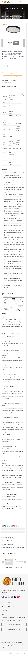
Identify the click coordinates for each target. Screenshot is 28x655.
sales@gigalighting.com (14, 629)
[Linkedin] (9, 597)
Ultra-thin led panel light (8, 547)
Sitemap (19, 645)
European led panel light (8, 540)
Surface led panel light (7, 537)
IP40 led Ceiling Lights (7, 544)
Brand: (3, 82)
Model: (4, 80)
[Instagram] (12, 597)
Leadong (14, 645)
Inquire (11, 73)
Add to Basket (12, 77)
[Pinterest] (18, 597)
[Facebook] (2, 597)
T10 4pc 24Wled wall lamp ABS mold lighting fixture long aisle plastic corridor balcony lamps (9, 567)
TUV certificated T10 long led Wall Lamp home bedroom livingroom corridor (19, 567)
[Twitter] (15, 597)
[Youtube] (6, 597)
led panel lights (20, 547)
